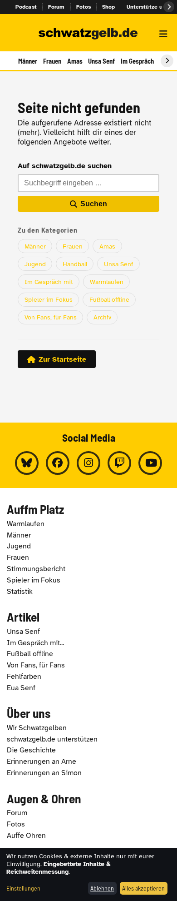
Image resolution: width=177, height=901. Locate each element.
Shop (108, 6)
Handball (75, 264)
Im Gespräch (137, 61)
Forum (56, 6)
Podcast (26, 6)
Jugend (35, 264)
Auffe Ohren (26, 835)
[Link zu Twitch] (119, 463)
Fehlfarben (24, 676)
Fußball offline (109, 299)
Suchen (93, 204)
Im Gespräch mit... (35, 642)
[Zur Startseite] (88, 34)
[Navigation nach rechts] (167, 61)
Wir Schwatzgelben (37, 727)
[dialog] (88, 874)
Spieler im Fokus (49, 299)
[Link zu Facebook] (57, 463)
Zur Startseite (62, 359)
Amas (75, 61)
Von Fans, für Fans (51, 317)
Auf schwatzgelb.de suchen (65, 165)
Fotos (83, 6)
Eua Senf (21, 687)
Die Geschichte (31, 750)
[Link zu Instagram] (88, 463)
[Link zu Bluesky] (27, 463)
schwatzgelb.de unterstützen (52, 739)
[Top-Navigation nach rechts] (168, 6)
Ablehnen (102, 888)
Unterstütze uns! (148, 6)
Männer (27, 61)
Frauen (52, 61)
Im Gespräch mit (49, 282)
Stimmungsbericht (36, 568)
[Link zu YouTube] (150, 463)
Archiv (102, 317)
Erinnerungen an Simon (44, 772)
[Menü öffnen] (163, 34)
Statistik (20, 591)
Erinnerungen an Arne (41, 761)
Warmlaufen (106, 282)
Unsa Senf (101, 61)
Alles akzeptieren (143, 888)
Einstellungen (23, 888)
